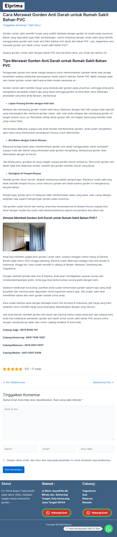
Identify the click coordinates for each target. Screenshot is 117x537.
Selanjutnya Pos (103, 382)
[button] (108, 528)
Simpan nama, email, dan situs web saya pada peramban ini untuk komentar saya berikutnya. (59, 460)
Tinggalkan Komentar (15, 25)
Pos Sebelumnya (14, 382)
